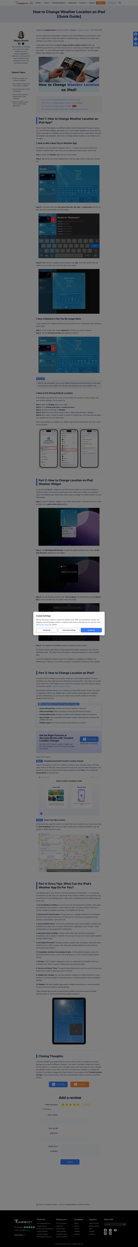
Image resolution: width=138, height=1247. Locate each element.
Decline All (46, 630)
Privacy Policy (44, 625)
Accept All (91, 630)
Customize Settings (69, 630)
